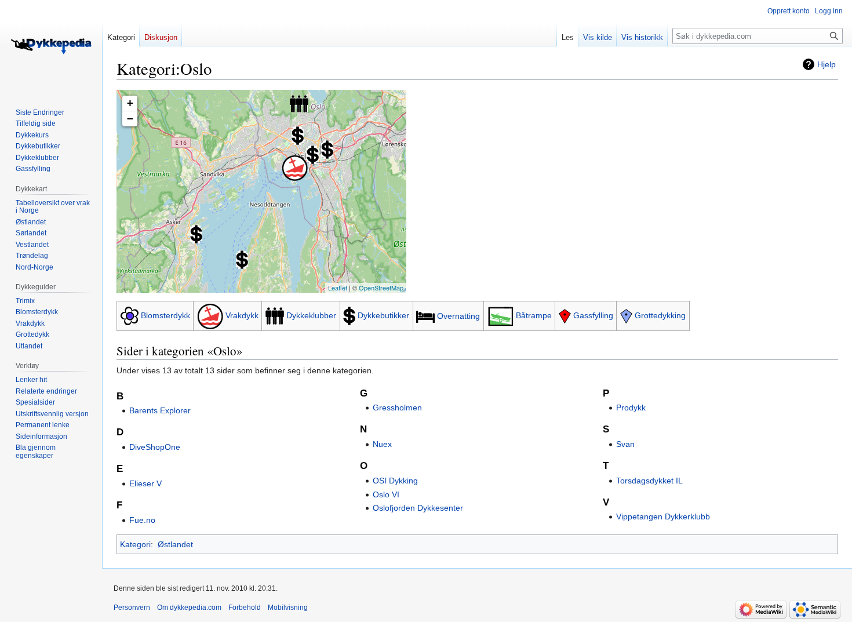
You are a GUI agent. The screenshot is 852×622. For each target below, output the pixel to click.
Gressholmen (397, 407)
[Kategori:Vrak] (210, 315)
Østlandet (175, 544)
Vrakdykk (241, 315)
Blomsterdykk (165, 315)
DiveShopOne (154, 447)
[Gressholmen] (295, 168)
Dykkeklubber (311, 315)
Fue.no (142, 520)
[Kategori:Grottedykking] (626, 315)
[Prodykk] (242, 259)
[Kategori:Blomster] (130, 315)
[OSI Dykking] (299, 103)
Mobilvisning (288, 607)
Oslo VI (386, 494)
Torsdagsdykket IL (649, 480)
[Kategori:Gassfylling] (565, 315)
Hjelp (826, 64)
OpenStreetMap (381, 287)
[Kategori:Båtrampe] (500, 315)
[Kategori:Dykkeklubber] (274, 315)
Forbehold (244, 607)
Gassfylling (593, 315)
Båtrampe (534, 315)
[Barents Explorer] (313, 155)
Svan (625, 444)
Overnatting (458, 316)
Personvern (132, 607)
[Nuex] (327, 149)
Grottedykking (660, 315)
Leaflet (337, 287)
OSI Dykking (395, 480)
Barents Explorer (160, 410)
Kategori (135, 544)
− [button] (130, 118)
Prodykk (631, 407)
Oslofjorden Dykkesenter (418, 507)
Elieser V (145, 483)
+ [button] (130, 103)
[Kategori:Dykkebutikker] (349, 315)
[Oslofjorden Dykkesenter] (196, 234)
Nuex (382, 444)
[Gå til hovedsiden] (51, 46)
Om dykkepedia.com (189, 607)
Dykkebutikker (383, 315)
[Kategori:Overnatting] (425, 316)
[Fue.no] (298, 135)
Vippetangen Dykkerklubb (663, 516)
